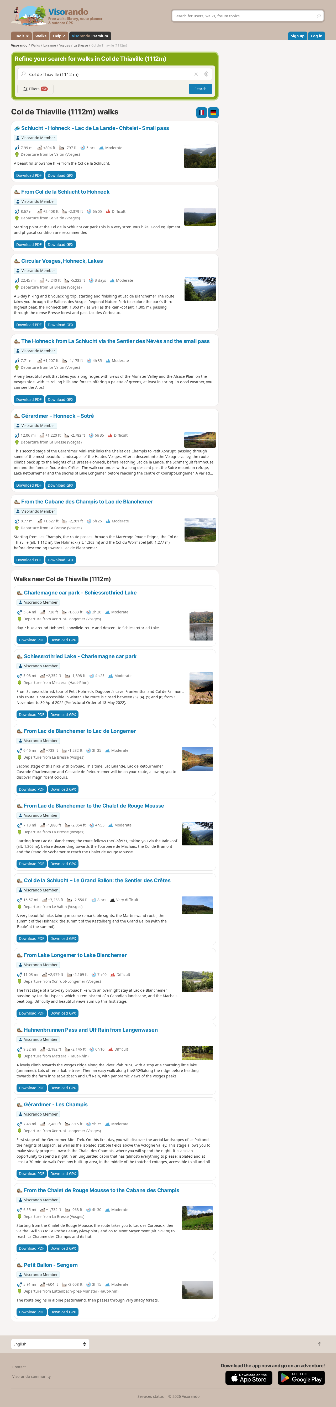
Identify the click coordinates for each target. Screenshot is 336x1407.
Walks (40, 35)
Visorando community (31, 1376)
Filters (37, 88)
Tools (19, 35)
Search (201, 88)
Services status (151, 1396)
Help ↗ (59, 35)
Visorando (19, 45)
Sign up (297, 35)
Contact (19, 1366)
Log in (316, 35)
